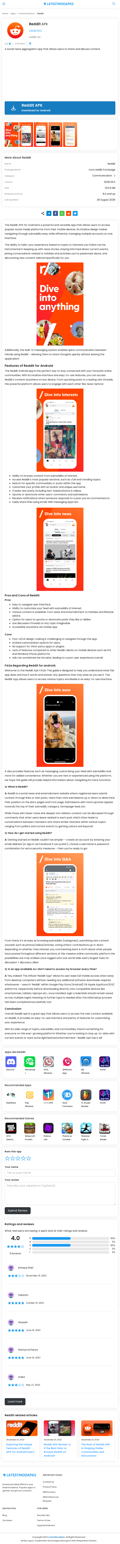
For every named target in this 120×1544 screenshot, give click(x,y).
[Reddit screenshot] (12, 134)
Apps (13, 13)
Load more (15, 1401)
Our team (7, 1520)
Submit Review (18, 1210)
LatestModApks (56, 1537)
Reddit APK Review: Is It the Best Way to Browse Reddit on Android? (57, 1450)
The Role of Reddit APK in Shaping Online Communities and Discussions (95, 1450)
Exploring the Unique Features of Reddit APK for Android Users (20, 1448)
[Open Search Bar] (113, 4)
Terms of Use (43, 1520)
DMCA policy (49, 1492)
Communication (27, 13)
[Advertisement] (60, 77)
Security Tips (43, 1515)
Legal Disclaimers (46, 1525)
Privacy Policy (50, 1486)
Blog (4, 1515)
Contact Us (48, 1481)
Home (5, 13)
